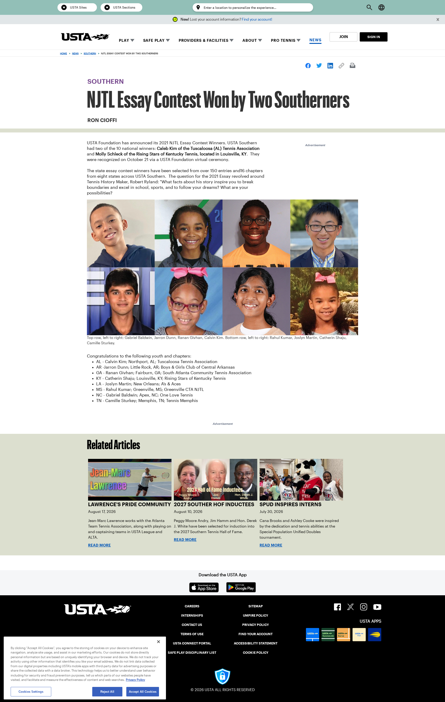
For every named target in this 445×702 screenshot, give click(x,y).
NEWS (315, 40)
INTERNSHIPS (192, 615)
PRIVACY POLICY (255, 625)
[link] (308, 65)
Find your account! (257, 19)
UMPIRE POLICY (255, 615)
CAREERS (192, 606)
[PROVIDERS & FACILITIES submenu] (231, 40)
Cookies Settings (31, 691)
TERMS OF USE (192, 634)
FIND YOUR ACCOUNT (255, 634)
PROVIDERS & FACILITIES (204, 40)
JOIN (343, 36)
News (75, 53)
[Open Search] (369, 7)
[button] (438, 19)
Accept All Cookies (142, 691)
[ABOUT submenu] (260, 40)
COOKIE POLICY (255, 652)
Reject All (107, 691)
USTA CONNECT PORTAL (192, 643)
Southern (90, 53)
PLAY (124, 40)
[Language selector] (381, 7)
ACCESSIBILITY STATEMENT (255, 643)
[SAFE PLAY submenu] (168, 40)
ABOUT (249, 40)
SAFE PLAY (154, 40)
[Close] (158, 642)
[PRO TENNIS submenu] (298, 40)
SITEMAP (255, 606)
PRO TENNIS (283, 40)
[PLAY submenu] (132, 40)
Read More (99, 545)
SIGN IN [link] (373, 37)
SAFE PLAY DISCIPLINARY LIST (192, 652)
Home (63, 53)
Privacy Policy (135, 680)
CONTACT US (192, 625)
